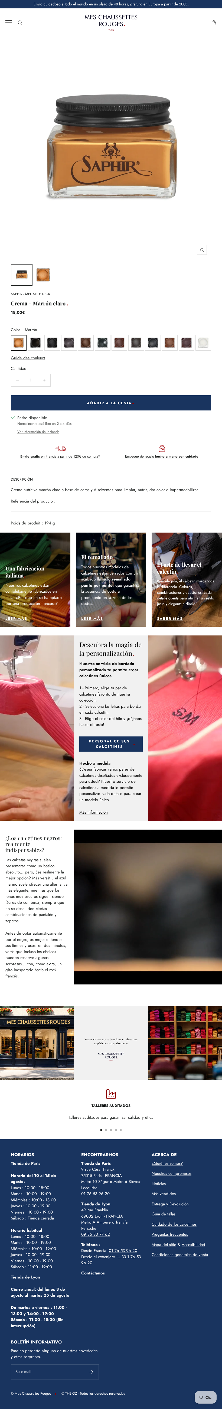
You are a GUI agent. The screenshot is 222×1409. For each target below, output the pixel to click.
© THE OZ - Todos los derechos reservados (93, 1393)
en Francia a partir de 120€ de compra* (60, 456)
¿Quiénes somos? (167, 1163)
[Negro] (52, 343)
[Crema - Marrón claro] (21, 275)
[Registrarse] (91, 1372)
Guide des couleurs (28, 358)
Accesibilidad (193, 1245)
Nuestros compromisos (171, 1173)
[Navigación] (8, 22)
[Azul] (153, 343)
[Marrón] (19, 343)
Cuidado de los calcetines (174, 1224)
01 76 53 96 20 (95, 1194)
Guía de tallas (163, 1214)
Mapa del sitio (164, 1245)
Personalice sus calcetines (109, 744)
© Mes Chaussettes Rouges (31, 1393)
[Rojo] (186, 343)
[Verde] (102, 343)
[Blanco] (203, 343)
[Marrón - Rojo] (119, 343)
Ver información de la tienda (38, 431)
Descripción (22, 479)
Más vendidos (164, 1194)
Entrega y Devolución (170, 1204)
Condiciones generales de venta (180, 1255)
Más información (93, 812)
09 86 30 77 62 (95, 1234)
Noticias (159, 1184)
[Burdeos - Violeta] (69, 343)
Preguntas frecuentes (170, 1234)
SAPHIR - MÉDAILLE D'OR (30, 293)
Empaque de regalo (161, 456)
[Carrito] (214, 22)
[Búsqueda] (20, 22)
